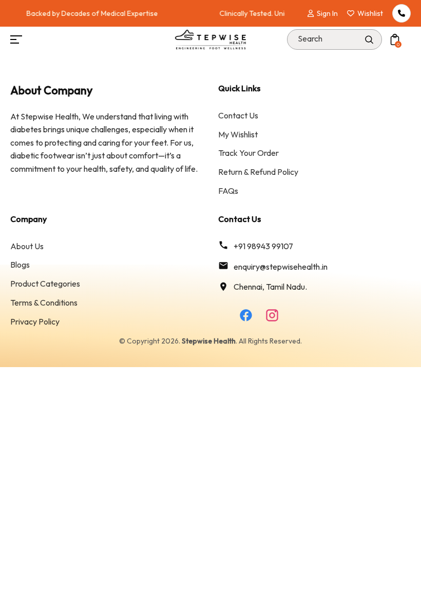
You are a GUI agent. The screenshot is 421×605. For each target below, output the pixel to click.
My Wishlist (238, 134)
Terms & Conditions (44, 302)
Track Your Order (248, 153)
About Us (27, 246)
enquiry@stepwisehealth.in (281, 266)
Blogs (20, 264)
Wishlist (370, 13)
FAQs (228, 191)
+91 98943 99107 (263, 246)
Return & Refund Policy (258, 172)
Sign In (327, 13)
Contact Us (238, 115)
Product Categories (45, 283)
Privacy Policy (35, 321)
